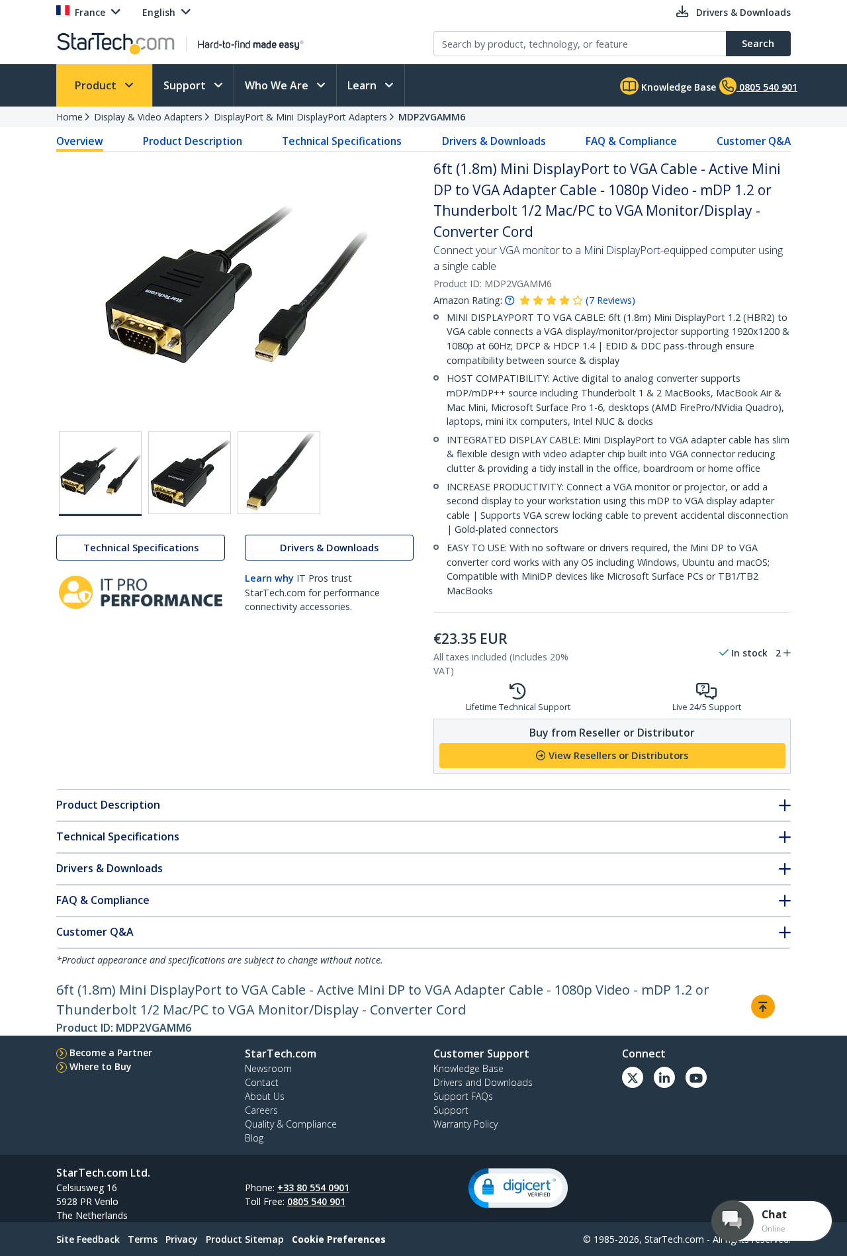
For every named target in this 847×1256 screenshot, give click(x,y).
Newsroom (268, 1068)
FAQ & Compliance (631, 141)
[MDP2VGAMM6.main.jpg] (100, 473)
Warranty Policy (465, 1124)
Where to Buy (100, 1066)
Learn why (269, 578)
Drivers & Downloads (494, 141)
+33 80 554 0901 (313, 1187)
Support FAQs (463, 1096)
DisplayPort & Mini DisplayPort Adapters (300, 117)
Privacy (181, 1239)
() (610, 300)
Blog (254, 1138)
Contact (262, 1082)
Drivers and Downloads (483, 1082)
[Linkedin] (664, 1077)
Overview (79, 141)
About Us (265, 1096)
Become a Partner (110, 1052)
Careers (261, 1110)
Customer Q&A (754, 141)
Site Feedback (88, 1239)
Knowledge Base (677, 87)
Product (97, 85)
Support (185, 85)
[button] (518, 1188)
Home (69, 117)
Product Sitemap (245, 1239)
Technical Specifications (342, 141)
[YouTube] (696, 1077)
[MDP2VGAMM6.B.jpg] (189, 472)
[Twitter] (632, 1077)
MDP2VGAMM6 (431, 117)
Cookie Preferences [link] (339, 1239)
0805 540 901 (316, 1201)
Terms (142, 1239)
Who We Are (278, 85)
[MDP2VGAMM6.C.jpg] (279, 472)
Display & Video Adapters (148, 117)
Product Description (192, 141)
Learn (363, 85)
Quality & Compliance (291, 1124)
